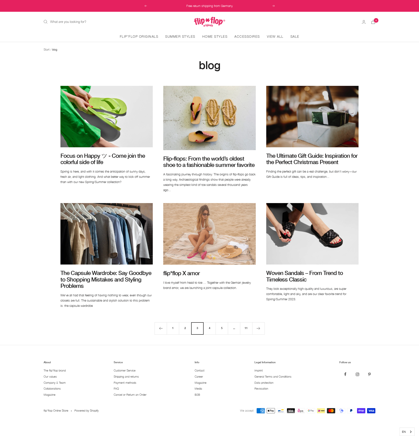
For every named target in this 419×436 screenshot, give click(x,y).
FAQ (116, 388)
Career (199, 376)
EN (404, 431)
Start (47, 49)
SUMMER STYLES (180, 36)
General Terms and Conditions (272, 376)
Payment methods (125, 382)
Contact (199, 370)
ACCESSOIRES (247, 36)
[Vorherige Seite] (161, 328)
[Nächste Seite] (258, 328)
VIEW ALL (275, 36)
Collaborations (52, 388)
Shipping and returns (126, 376)
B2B (197, 394)
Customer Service (125, 370)
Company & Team (55, 382)
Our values (50, 376)
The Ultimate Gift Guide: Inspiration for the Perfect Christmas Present (311, 158)
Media (198, 388)
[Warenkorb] (373, 22)
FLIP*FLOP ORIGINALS (139, 36)
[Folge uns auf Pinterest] (369, 374)
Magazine (49, 394)
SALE (294, 36)
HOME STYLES (215, 36)
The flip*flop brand (55, 370)
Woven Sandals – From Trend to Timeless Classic (304, 276)
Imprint (258, 370)
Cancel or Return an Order (130, 394)
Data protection (263, 382)
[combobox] (407, 432)
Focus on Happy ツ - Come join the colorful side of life (102, 158)
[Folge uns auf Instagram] (357, 374)
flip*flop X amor (181, 273)
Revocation (261, 388)
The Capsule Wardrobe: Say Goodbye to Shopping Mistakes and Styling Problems (105, 279)
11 (246, 328)
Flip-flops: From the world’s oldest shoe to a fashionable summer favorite (208, 161)
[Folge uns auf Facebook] (345, 374)
